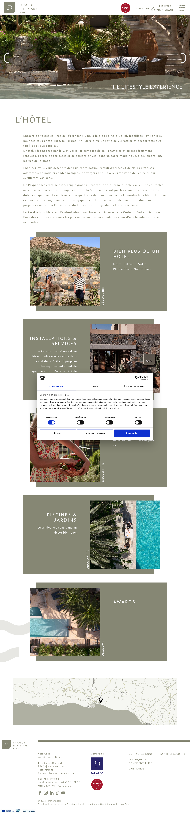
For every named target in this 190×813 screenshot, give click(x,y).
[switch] (80, 422)
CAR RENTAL (137, 768)
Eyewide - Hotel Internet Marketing (85, 804)
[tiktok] (58, 792)
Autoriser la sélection (95, 433)
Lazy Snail (125, 804)
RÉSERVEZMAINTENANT (165, 7)
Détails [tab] (95, 386)
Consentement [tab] (56, 386)
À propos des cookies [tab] (134, 386)
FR (146, 8)
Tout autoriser (132, 433)
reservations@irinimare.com (57, 773)
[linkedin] (52, 792)
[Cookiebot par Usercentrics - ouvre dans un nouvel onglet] (139, 378)
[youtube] (63, 792)
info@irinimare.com (52, 766)
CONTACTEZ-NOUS (141, 753)
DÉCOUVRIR (102, 296)
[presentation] (6, 58)
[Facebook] (40, 792)
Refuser (57, 433)
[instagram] (46, 792)
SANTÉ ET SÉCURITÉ (173, 753)
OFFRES (138, 8)
